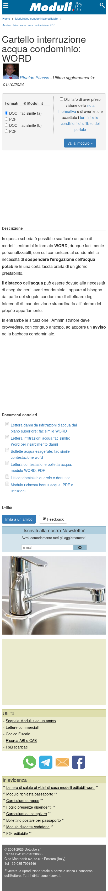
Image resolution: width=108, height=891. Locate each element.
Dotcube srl (33, 849)
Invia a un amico (19, 519)
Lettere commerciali (22, 727)
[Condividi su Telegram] (45, 767)
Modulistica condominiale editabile (36, 18)
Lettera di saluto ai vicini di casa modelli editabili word (50, 787)
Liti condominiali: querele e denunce (41, 477)
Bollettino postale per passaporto (33, 820)
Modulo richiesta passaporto (29, 794)
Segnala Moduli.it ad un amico (31, 720)
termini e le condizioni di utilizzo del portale (80, 123)
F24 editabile (17, 833)
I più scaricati (17, 747)
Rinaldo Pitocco (34, 78)
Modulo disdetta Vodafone (28, 826)
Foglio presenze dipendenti (28, 807)
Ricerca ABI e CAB (21, 740)
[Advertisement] (54, 188)
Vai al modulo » (80, 143)
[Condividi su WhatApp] (29, 767)
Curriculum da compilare (26, 813)
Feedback (55, 519)
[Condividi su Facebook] (78, 767)
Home (6, 18)
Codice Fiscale (18, 733)
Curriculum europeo (22, 800)
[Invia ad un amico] (62, 767)
